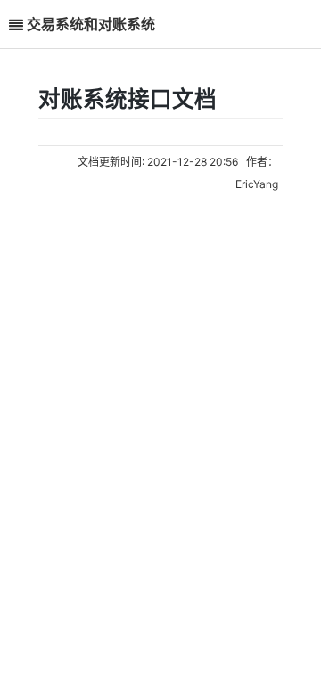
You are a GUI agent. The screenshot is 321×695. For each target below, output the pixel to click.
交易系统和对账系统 (91, 23)
